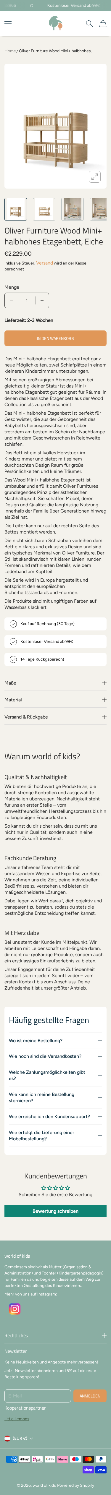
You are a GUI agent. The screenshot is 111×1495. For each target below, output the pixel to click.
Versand (44, 263)
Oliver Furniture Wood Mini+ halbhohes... (56, 50)
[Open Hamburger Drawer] (8, 23)
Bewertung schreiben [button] (55, 1211)
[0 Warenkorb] (103, 23)
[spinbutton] (27, 300)
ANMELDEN (90, 1396)
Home (10, 50)
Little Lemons (16, 1418)
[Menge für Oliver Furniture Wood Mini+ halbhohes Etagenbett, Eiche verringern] (11, 300)
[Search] (89, 23)
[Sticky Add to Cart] (98, 1480)
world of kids (44, 1485)
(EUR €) (20, 1438)
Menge (11, 287)
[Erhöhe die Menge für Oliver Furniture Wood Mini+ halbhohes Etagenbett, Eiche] (42, 300)
